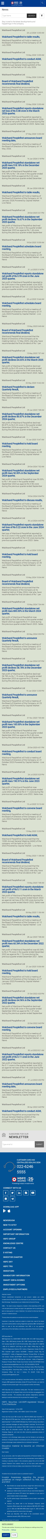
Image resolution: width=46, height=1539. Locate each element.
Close (14, 1535)
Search (31, 16)
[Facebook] (5, 1192)
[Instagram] (5, 1198)
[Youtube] (32, 1192)
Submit (39, 1144)
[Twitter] (12, 1192)
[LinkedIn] (19, 1192)
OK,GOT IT (6, 1535)
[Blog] (26, 1192)
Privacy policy (5, 1530)
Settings (13, 1530)
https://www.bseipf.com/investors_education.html (15, 1468)
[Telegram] (12, 1198)
